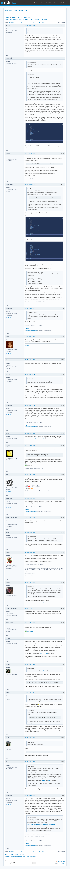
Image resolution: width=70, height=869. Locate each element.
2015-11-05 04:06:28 (30, 308)
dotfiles (27, 345)
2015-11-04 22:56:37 (30, 25)
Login (26, 10)
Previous (11, 22)
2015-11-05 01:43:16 (30, 153)
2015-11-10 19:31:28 (30, 532)
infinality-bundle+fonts (31, 330)
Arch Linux (8, 2)
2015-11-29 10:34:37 (30, 638)
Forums (43, 2)
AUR (61, 2)
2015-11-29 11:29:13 (30, 692)
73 (30, 22)
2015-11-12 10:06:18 (30, 622)
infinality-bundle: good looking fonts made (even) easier (26, 19)
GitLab (51, 2)
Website (9, 317)
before (41, 653)
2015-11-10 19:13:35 (30, 498)
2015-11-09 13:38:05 (30, 336)
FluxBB (63, 863)
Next (43, 22)
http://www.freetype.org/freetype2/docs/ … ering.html (41, 824)
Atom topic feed (61, 861)
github (27, 328)
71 (24, 22)
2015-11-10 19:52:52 (30, 552)
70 (21, 22)
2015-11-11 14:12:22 (30, 608)
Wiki (47, 2)
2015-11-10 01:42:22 (30, 433)
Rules (10, 10)
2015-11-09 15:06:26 (30, 360)
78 (39, 22)
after (47, 653)
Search (15, 10)
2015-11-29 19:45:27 (30, 762)
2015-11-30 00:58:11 (30, 795)
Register (21, 10)
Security (56, 2)
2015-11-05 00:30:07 (30, 58)
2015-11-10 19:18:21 (30, 517)
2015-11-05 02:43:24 (30, 184)
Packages (37, 2)
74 (33, 22)
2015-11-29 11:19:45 (30, 664)
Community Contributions (20, 17)
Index (6, 10)
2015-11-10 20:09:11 (30, 582)
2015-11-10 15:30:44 (30, 475)
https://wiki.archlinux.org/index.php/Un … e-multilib (39, 602)
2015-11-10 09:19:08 (30, 445)
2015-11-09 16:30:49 (30, 405)
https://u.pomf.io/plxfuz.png (38, 438)
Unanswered (62, 13)
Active (56, 13)
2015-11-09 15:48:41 (30, 374)
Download (66, 2)
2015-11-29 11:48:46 (30, 738)
